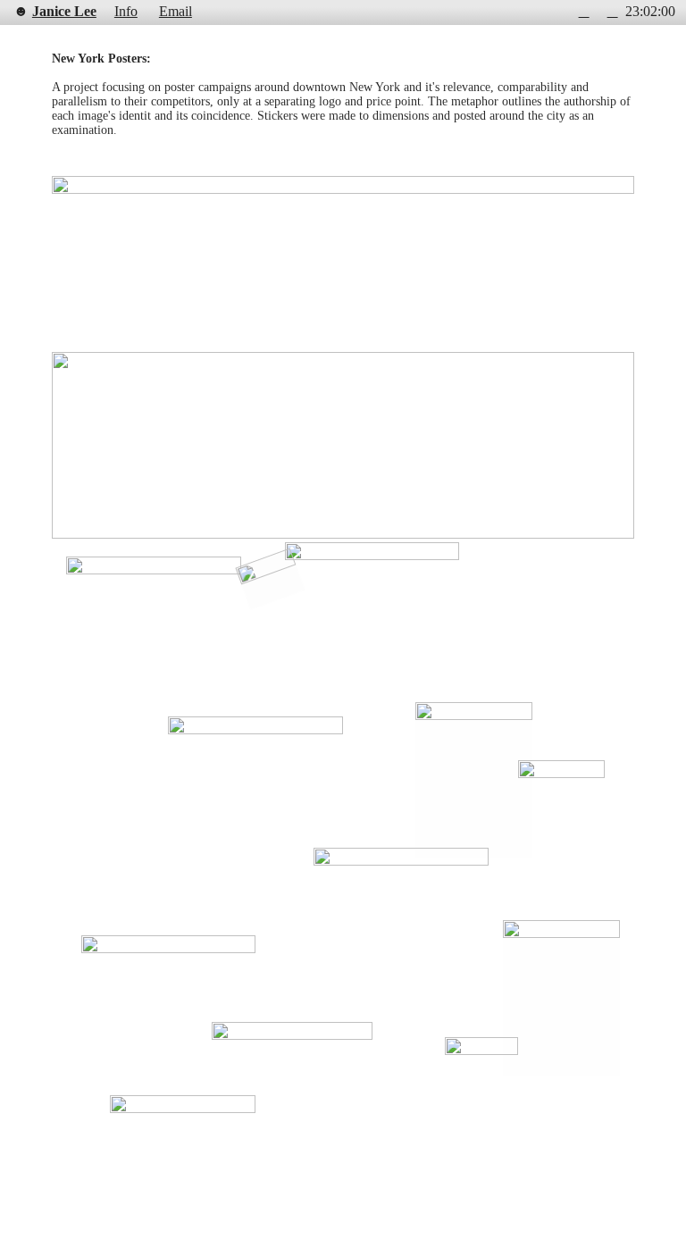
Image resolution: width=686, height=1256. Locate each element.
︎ (584, 12)
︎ (612, 12)
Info (126, 12)
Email (175, 12)
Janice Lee (64, 12)
